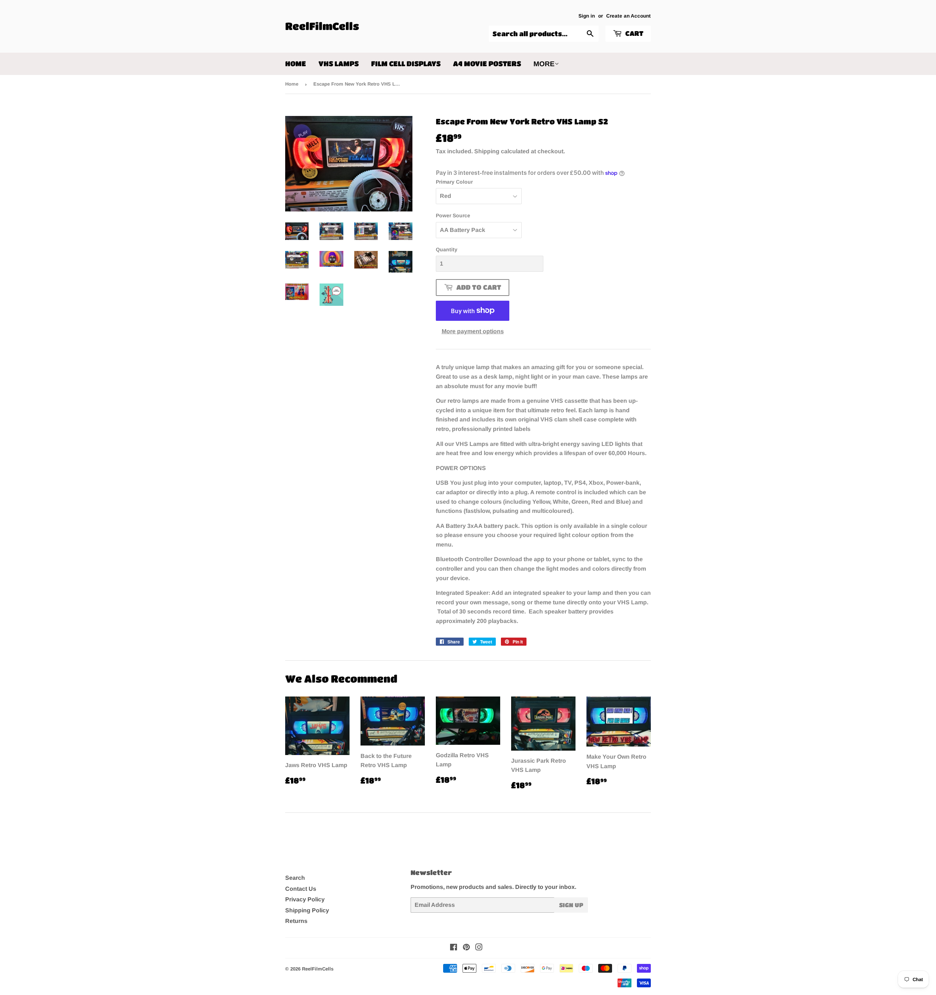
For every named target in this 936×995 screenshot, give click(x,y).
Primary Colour (454, 182)
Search (295, 878)
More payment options (473, 331)
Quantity (446, 249)
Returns (296, 921)
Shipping (486, 151)
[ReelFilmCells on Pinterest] (466, 948)
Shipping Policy (307, 910)
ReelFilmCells (322, 26)
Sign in (586, 16)
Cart (634, 33)
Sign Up (571, 904)
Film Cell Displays (406, 63)
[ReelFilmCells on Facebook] (453, 948)
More (544, 64)
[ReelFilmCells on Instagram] (479, 948)
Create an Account (628, 16)
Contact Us (300, 889)
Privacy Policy (305, 899)
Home (295, 63)
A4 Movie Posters (487, 63)
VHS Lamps (338, 63)
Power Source (453, 215)
